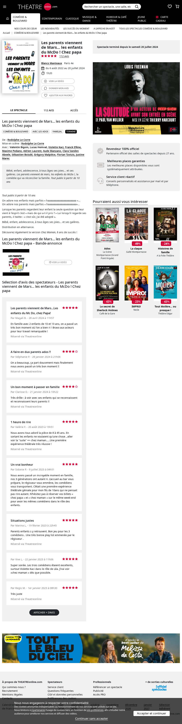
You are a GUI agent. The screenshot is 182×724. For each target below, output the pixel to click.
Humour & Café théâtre (116, 18)
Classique (72, 18)
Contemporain (52, 18)
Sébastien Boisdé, (22, 154)
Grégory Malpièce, (45, 154)
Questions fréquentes (61, 690)
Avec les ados (40, 131)
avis (59, 88)
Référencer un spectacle (107, 687)
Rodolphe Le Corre (18, 139)
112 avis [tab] (49, 110)
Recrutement (10, 690)
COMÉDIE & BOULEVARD (15, 131)
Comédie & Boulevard (20, 18)
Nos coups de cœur (25, 28)
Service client (55, 687)
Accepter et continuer (151, 713)
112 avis (64, 56)
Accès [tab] (74, 110)
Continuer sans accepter (91, 718)
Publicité (98, 690)
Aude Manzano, (52, 151)
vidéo (56, 81)
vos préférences (95, 710)
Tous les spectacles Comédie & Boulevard (143, 28)
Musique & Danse (89, 18)
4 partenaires (38, 710)
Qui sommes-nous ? (14, 687)
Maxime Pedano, (12, 151)
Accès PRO (99, 694)
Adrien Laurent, (32, 151)
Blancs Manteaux (51, 63)
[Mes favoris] (170, 6)
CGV (50, 694)
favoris (61, 95)
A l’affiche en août (104, 28)
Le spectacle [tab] (18, 110)
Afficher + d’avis (44, 612)
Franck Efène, (73, 147)
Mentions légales (12, 694)
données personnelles (69, 694)
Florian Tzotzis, (66, 154)
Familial (57, 131)
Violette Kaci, (56, 147)
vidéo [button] (59, 262)
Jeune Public (142, 18)
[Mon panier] (177, 6)
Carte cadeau (162, 18)
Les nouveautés (50, 28)
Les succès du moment (76, 28)
